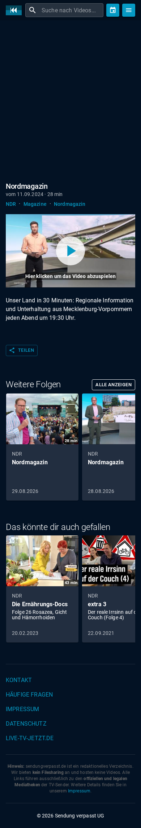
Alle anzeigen (113, 384)
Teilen (21, 350)
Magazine (35, 204)
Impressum (22, 709)
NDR (11, 204)
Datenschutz (26, 723)
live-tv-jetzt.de (30, 738)
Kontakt (19, 680)
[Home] (15, 10)
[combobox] (71, 10)
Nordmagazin (70, 204)
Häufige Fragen (29, 694)
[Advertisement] (70, 100)
